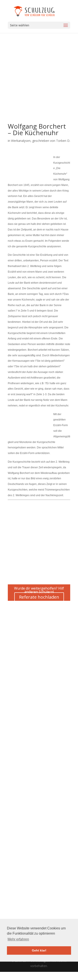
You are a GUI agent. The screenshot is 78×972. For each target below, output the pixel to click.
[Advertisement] (39, 84)
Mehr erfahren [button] (18, 939)
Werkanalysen (21, 141)
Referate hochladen (39, 597)
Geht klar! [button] (39, 950)
